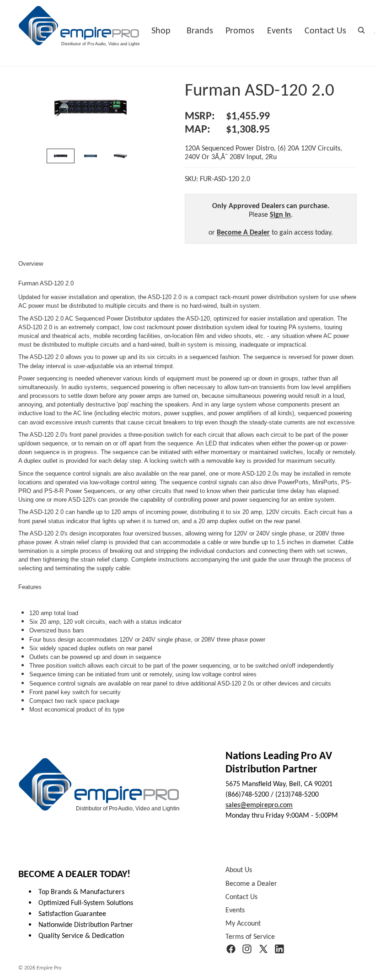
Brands (200, 30)
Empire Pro (49, 967)
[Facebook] (230, 949)
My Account (243, 923)
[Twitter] (263, 949)
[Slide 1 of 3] (61, 156)
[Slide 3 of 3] (120, 156)
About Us (238, 870)
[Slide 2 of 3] (90, 156)
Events (279, 30)
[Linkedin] (279, 949)
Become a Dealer (251, 883)
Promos (239, 30)
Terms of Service (250, 936)
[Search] (361, 30)
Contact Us (325, 30)
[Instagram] (246, 949)
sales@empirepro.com (259, 804)
